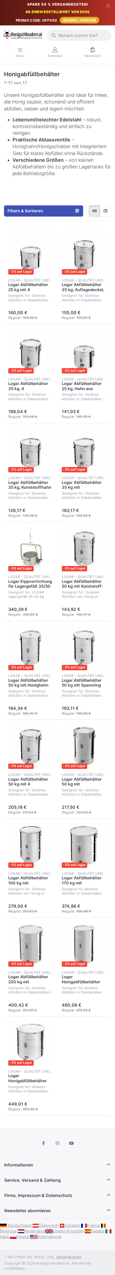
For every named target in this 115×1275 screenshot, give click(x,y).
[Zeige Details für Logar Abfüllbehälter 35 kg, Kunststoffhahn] (30, 449)
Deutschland (19, 1225)
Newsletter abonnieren (27, 1210)
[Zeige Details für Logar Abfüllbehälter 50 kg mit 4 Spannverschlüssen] (30, 746)
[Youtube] (71, 1143)
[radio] (94, 211)
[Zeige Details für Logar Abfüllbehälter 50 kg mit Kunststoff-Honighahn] (84, 548)
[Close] (108, 5)
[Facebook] (44, 1143)
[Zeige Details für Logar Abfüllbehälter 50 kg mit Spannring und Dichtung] (84, 647)
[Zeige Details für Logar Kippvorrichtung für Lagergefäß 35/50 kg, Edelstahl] (30, 548)
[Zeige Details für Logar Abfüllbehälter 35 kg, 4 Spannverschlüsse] (30, 351)
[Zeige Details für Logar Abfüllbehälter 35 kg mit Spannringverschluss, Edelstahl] (84, 449)
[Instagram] (57, 1143)
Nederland (34, 1231)
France (93, 1225)
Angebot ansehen (79, 20)
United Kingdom (68, 1231)
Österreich (49, 1225)
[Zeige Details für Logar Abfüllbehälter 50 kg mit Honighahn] (30, 647)
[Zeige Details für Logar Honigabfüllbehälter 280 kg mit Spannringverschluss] (84, 944)
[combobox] (79, 35)
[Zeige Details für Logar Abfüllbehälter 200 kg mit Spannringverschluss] (30, 944)
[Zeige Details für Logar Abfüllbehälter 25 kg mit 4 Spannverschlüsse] (30, 252)
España (97, 1231)
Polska (22, 1236)
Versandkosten (68, 1257)
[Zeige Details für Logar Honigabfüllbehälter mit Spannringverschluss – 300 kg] (30, 1043)
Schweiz (72, 1225)
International (50, 1236)
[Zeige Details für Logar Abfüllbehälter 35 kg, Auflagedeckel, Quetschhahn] (84, 252)
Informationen (18, 1165)
